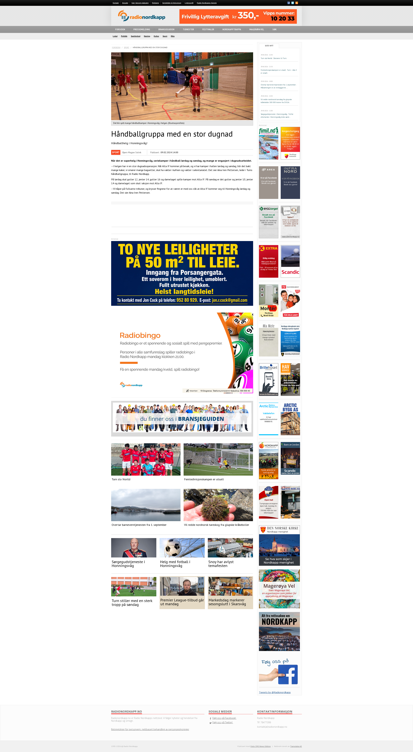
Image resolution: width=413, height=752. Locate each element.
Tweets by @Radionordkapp (275, 692)
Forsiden (116, 47)
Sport (126, 47)
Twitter (292, 3)
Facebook (288, 3)
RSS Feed (296, 3)
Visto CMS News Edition (260, 746)
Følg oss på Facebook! (224, 718)
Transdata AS (296, 746)
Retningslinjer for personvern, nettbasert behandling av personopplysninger (150, 729)
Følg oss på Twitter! (222, 722)
